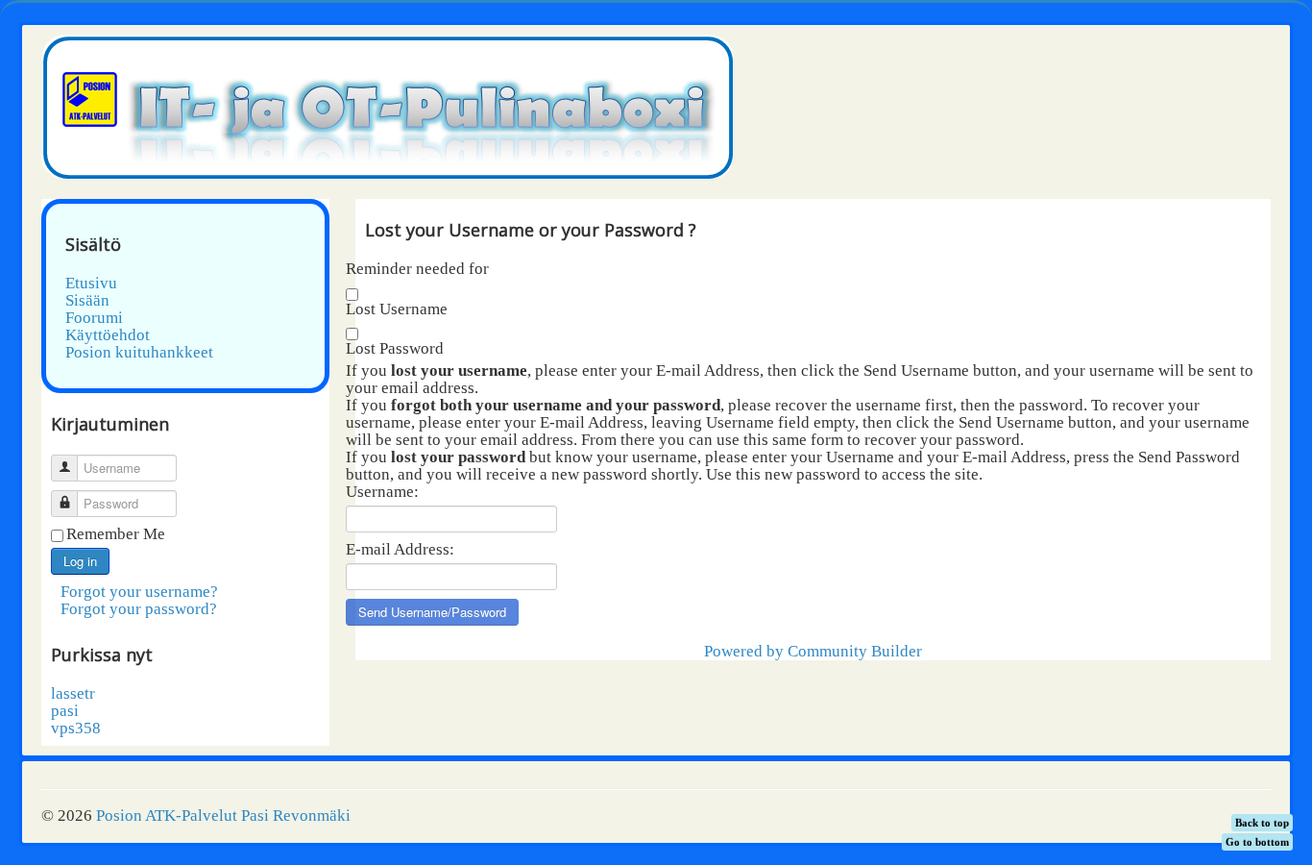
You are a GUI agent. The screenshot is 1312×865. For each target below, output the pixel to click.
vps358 (76, 728)
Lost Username (397, 309)
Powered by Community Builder (813, 651)
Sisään (87, 300)
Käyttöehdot (107, 335)
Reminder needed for (417, 269)
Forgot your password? (139, 609)
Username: (382, 492)
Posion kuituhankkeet (139, 352)
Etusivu (91, 283)
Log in (80, 561)
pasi (65, 711)
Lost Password (395, 349)
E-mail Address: (400, 549)
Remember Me (115, 534)
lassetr (73, 693)
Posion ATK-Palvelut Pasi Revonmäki (223, 815)
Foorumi (94, 318)
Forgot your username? (139, 591)
